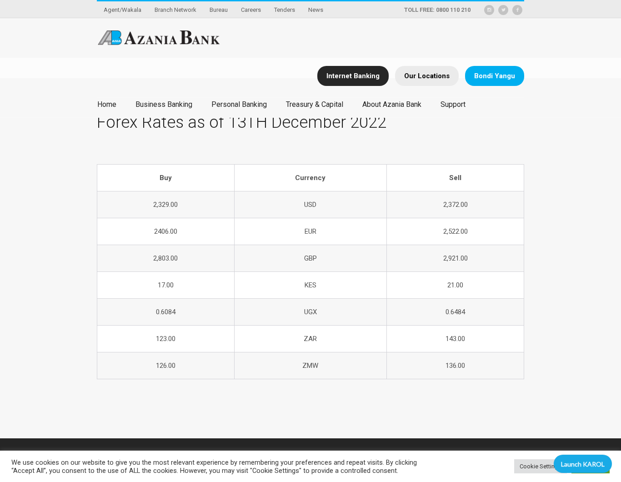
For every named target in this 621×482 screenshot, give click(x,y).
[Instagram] (489, 10)
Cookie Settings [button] (540, 466)
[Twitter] (503, 10)
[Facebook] (517, 10)
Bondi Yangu (494, 76)
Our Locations (427, 76)
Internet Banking (353, 76)
